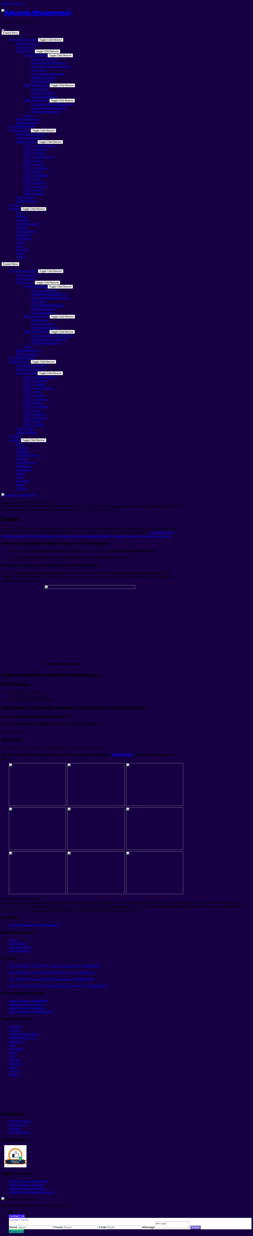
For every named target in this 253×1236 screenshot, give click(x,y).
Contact (14, 205)
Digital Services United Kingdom (31, 1012)
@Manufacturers (28, 119)
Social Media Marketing (47, 74)
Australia (22, 220)
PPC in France (34, 164)
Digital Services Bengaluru (27, 1008)
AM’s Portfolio (26, 201)
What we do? (25, 51)
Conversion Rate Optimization (52, 104)
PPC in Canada (34, 153)
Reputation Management (48, 63)
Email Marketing (42, 81)
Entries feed (17, 943)
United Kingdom (27, 224)
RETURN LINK (19, 1132)
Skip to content (12, 3)
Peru (19, 246)
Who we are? (25, 47)
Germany (22, 250)
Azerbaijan (23, 239)
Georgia (21, 216)
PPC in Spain (33, 190)
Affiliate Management (46, 112)
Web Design (39, 89)
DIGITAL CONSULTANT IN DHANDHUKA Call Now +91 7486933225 (58, 986)
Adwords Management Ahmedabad (34, 925)
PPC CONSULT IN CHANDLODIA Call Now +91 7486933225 (51, 972)
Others (28, 115)
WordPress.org (19, 951)
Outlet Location (27, 142)
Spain (20, 253)
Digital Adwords (20, 130)
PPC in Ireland (34, 194)
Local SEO (38, 70)
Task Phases (25, 197)
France (21, 257)
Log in (13, 940)
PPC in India (32, 160)
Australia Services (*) (31, 134)
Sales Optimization (36, 100)
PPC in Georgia (34, 183)
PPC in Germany (35, 186)
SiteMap (14, 1128)
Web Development (37, 85)
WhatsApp (16, 1231)
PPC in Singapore (36, 168)
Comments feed (20, 947)
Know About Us (27, 44)
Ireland (165, 536)
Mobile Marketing (43, 78)
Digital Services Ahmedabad (28, 1001)
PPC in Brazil (33, 172)
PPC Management (21, 126)
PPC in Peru (32, 179)
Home (23, 39)
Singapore (23, 235)
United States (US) (45, 536)
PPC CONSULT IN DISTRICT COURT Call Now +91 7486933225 (54, 966)
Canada (21, 227)
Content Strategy (43, 93)
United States (25, 231)
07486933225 (122, 754)
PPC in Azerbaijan (36, 175)
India (19, 213)
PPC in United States (38, 157)
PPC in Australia (35, 149)
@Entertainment (27, 123)
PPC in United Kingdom (40, 146)
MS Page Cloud (20, 1121)
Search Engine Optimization (50, 66)
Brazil (20, 242)
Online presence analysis (48, 108)
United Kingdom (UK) (16, 536)
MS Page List (18, 1125)
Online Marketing (36, 55)
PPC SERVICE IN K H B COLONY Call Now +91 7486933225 (51, 979)
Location (15, 209)
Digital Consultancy (44, 59)
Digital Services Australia (26, 1004)
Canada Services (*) (30, 138)
